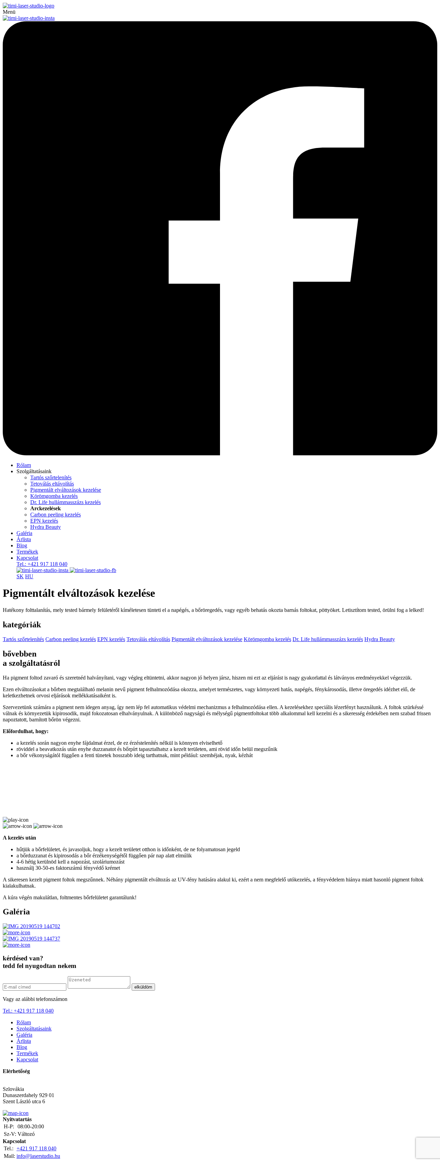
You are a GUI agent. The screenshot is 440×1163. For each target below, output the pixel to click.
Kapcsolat (27, 558)
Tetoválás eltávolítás (52, 484)
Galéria (24, 533)
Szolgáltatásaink (34, 1028)
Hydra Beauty (45, 527)
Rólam (23, 465)
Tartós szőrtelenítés (51, 477)
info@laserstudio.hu (38, 1156)
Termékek (27, 552)
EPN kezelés (44, 521)
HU (29, 576)
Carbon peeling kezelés (55, 514)
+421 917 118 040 (36, 1148)
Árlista (23, 539)
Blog (21, 545)
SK (20, 576)
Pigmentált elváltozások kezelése (65, 490)
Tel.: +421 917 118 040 (41, 564)
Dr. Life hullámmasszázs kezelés (65, 502)
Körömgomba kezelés (54, 496)
